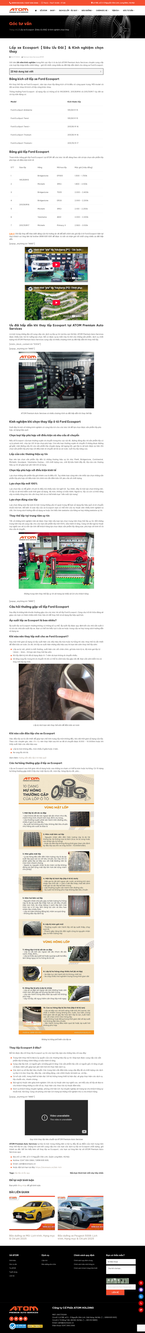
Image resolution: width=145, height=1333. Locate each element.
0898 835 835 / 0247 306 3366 (25, 3)
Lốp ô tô (44, 1260)
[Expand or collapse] (100, 71)
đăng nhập (22, 1185)
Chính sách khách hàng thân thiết (85, 1268)
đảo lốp (36, 741)
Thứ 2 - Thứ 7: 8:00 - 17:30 (54, 3)
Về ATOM (43, 11)
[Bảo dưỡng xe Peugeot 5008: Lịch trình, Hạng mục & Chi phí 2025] (80, 1229)
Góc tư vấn (128, 11)
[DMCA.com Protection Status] (35, 1327)
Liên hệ (11, 1276)
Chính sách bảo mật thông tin (84, 1264)
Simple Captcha (113, 1276)
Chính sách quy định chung (83, 1260)
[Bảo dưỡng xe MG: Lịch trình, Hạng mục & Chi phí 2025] (32, 1229)
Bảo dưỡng (87, 11)
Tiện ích (115, 11)
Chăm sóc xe (101, 11)
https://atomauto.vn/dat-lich (49, 1167)
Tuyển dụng (13, 1272)
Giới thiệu (12, 1260)
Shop (52, 11)
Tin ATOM (12, 1268)
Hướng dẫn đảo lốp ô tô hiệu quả (32, 758)
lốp (16, 1173)
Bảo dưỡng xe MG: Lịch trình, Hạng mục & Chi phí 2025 (32, 1237)
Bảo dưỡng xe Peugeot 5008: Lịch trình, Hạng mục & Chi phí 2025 (77, 1237)
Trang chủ (13, 30)
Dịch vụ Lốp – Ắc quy (68, 11)
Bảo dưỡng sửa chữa (49, 1264)
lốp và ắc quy (24, 1173)
